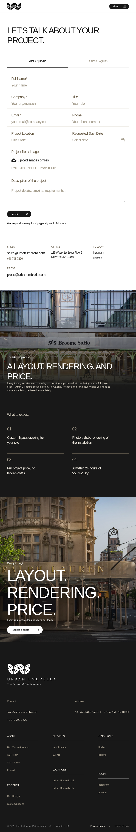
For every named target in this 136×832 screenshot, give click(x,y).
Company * (19, 97)
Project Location (22, 133)
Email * (16, 115)
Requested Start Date (87, 133)
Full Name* (19, 79)
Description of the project (28, 181)
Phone (76, 115)
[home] (14, 6)
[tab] (37, 61)
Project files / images (25, 152)
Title (75, 97)
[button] (119, 6)
